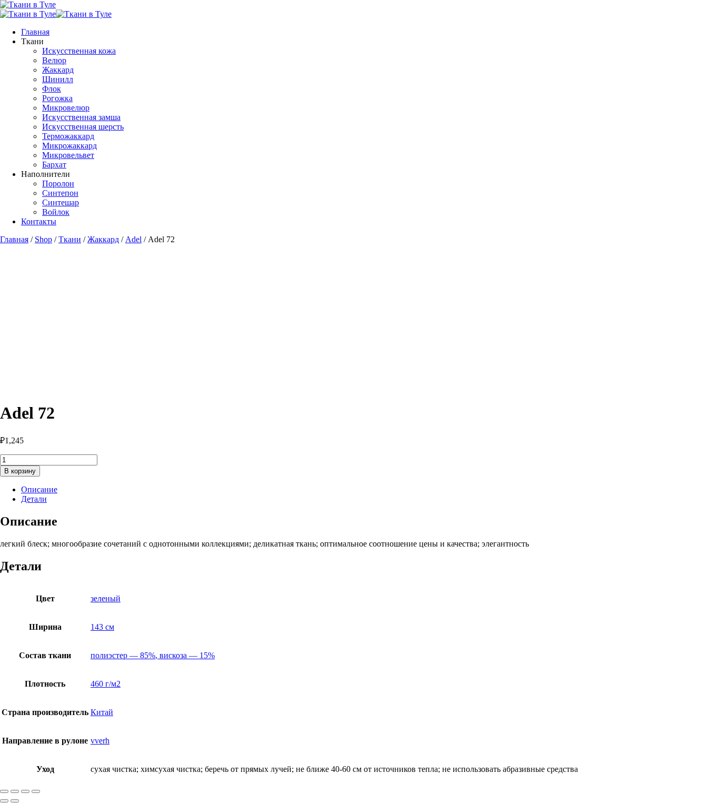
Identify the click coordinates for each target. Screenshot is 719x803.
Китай (102, 712)
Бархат (54, 164)
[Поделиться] (25, 791)
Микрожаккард (69, 145)
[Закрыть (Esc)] (36, 791)
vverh (100, 740)
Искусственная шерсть (83, 126)
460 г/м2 (106, 683)
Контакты (38, 221)
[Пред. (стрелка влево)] (4, 800)
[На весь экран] (15, 791)
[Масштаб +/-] (4, 791)
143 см (102, 626)
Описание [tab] (39, 489)
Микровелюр (65, 107)
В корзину (20, 471)
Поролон (58, 183)
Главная (35, 31)
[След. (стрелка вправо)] (15, 800)
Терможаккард (68, 136)
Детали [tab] (34, 498)
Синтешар (60, 202)
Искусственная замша (81, 117)
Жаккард (58, 69)
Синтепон (60, 193)
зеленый (106, 598)
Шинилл (57, 79)
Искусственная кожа (79, 50)
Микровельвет (68, 155)
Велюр (54, 60)
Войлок (55, 211)
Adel (133, 239)
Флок (51, 88)
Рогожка (57, 98)
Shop (43, 239)
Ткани (69, 239)
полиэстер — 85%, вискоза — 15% (153, 655)
